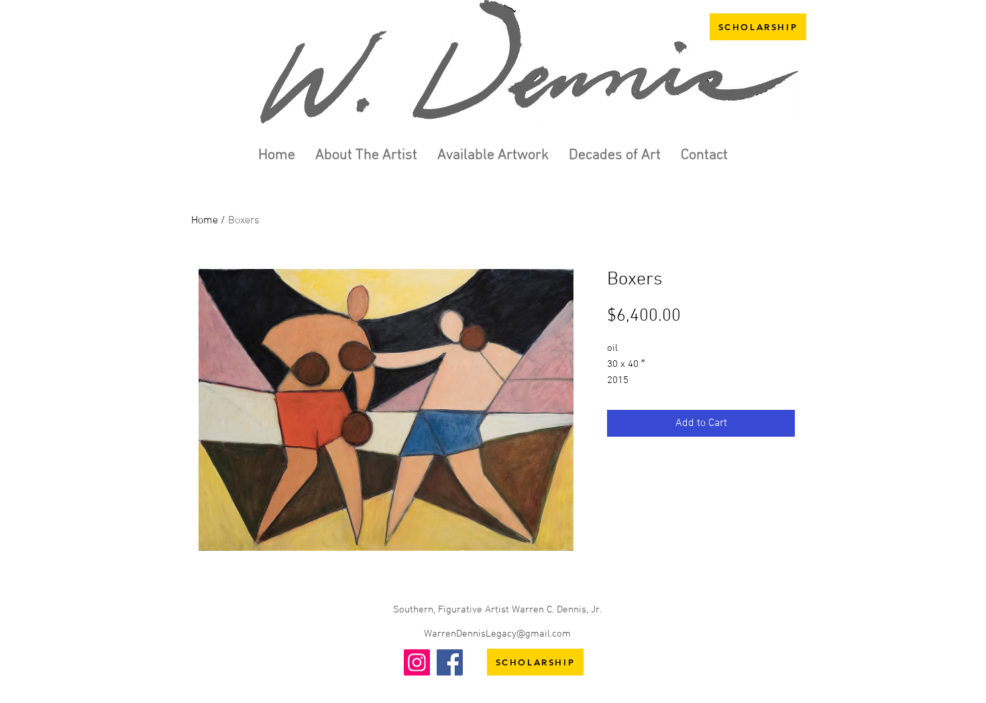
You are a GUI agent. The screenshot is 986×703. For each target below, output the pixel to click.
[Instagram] (417, 662)
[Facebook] (450, 662)
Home (204, 220)
